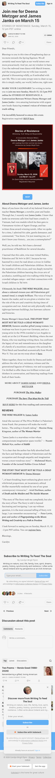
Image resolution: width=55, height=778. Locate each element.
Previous (10, 611)
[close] (48, 687)
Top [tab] (5, 661)
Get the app (40, 766)
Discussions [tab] (21, 661)
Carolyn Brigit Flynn (16, 34)
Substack (15, 772)
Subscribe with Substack (29, 732)
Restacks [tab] (19, 629)
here (40, 353)
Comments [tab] (8, 629)
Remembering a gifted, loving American (19, 674)
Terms (38, 757)
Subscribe (40, 3)
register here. (34, 530)
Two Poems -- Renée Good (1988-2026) (20, 669)
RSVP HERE (9, 404)
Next (46, 611)
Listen (49, 35)
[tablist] (13, 628)
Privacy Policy (27, 743)
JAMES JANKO (28, 383)
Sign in (49, 3)
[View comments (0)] (13, 42)
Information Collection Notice (32, 740)
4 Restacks (28, 593)
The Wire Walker (33, 392)
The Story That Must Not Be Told (34, 398)
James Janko (32, 415)
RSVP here (28, 118)
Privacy (32, 757)
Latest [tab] (11, 661)
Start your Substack (21, 766)
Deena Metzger (33, 473)
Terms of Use (40, 738)
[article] (27, 674)
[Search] (50, 660)
